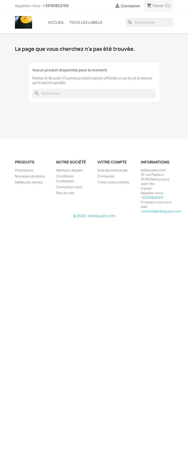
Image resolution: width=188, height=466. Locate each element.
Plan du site (65, 193)
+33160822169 (56, 5)
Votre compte (112, 162)
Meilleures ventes (29, 182)
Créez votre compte (113, 182)
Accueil (56, 22)
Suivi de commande (112, 170)
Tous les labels (85, 22)
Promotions (24, 170)
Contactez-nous (69, 187)
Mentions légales (69, 170)
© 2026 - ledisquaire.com (94, 215)
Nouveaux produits (30, 176)
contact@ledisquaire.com (161, 211)
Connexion (106, 176)
